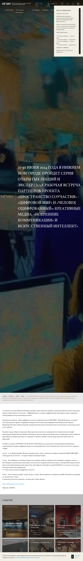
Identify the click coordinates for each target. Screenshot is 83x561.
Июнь (22, 396)
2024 (17, 396)
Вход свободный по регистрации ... (13, 484)
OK (72, 556)
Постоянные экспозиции (20, 11)
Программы (35, 10)
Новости (11, 396)
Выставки (54, 10)
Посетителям (9, 10)
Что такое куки (77, 556)
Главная (5, 396)
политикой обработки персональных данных (27, 557)
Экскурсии (45, 10)
